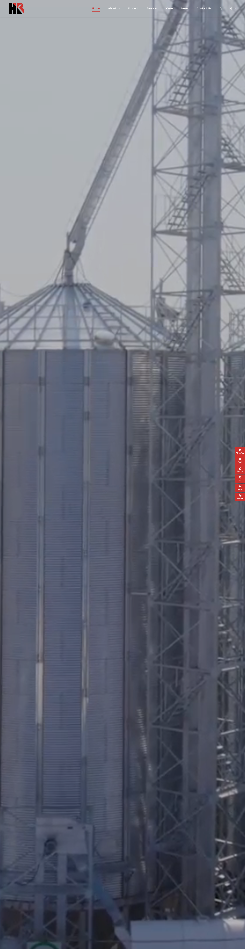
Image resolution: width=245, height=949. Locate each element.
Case (169, 8)
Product (133, 8)
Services (152, 8)
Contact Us (204, 8)
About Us (114, 8)
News (184, 8)
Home (96, 8)
